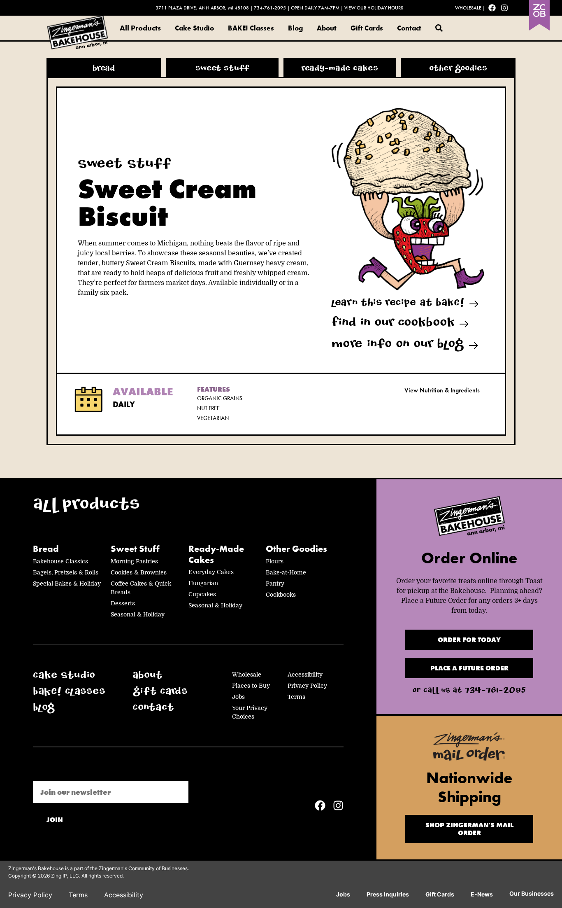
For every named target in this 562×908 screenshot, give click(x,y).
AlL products (86, 506)
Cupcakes (202, 594)
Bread (46, 549)
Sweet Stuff (135, 549)
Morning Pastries (134, 561)
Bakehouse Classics (60, 561)
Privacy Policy (307, 685)
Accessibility (305, 674)
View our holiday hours (373, 8)
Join (54, 819)
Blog (295, 28)
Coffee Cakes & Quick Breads (141, 587)
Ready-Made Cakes (216, 554)
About (327, 28)
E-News (482, 894)
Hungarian (203, 583)
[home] (469, 518)
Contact (409, 28)
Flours (274, 561)
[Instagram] (504, 8)
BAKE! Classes (251, 28)
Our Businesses (531, 893)
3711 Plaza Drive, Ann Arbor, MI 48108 (202, 8)
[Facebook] (492, 8)
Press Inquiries (388, 894)
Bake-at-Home (286, 572)
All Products (140, 28)
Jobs (238, 696)
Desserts (123, 603)
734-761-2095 (270, 8)
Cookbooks (281, 594)
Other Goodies (296, 549)
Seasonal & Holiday (138, 614)
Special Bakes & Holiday (67, 583)
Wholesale (468, 8)
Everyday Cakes (211, 572)
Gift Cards (367, 28)
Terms (296, 696)
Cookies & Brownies (139, 572)
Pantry (275, 583)
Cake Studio (194, 28)
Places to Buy (251, 685)
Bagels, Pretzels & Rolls (65, 572)
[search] (439, 28)
